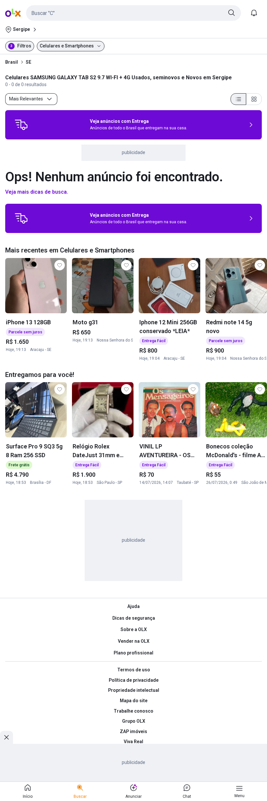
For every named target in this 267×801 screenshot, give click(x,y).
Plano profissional (133, 652)
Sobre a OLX (133, 629)
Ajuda (133, 606)
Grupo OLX (133, 721)
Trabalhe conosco (133, 711)
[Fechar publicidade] (6, 737)
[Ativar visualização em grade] (254, 99)
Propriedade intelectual (133, 690)
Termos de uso (133, 669)
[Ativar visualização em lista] (238, 99)
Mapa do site (134, 700)
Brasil (11, 62)
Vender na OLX (133, 641)
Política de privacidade (134, 680)
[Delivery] (21, 125)
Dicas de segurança (133, 618)
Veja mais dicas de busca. (36, 192)
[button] (133, 13)
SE (28, 62)
